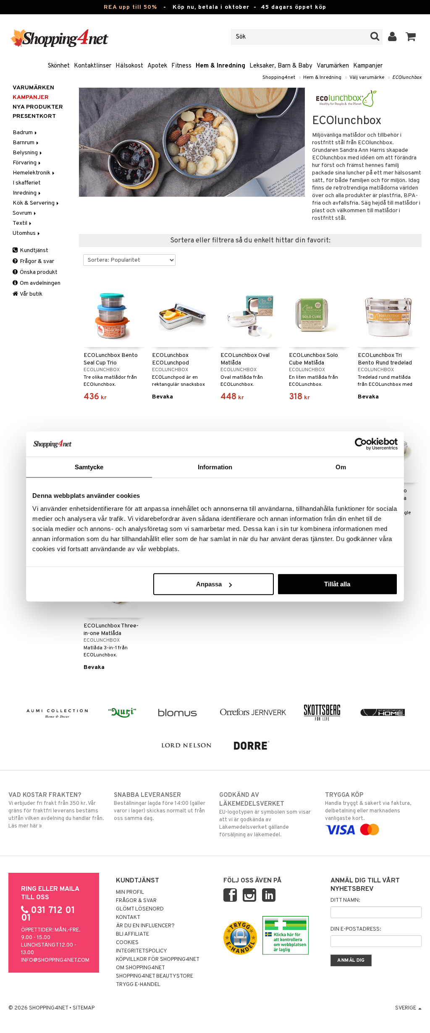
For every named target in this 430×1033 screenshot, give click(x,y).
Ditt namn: (345, 900)
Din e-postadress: (355, 929)
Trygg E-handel (138, 984)
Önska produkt (38, 272)
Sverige (406, 1008)
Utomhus (25, 233)
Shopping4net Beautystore (154, 976)
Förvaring (25, 163)
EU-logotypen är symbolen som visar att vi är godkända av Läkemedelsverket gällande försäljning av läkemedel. (265, 814)
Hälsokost (129, 66)
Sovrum (23, 213)
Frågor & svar (36, 261)
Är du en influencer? (145, 926)
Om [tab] (341, 466)
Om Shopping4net (140, 968)
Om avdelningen (39, 283)
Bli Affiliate (132, 934)
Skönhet (59, 66)
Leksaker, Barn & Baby (280, 66)
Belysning (26, 152)
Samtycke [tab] (89, 466)
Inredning (25, 193)
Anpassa (209, 584)
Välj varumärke (366, 77)
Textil (21, 223)
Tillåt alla (337, 584)
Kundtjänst (33, 250)
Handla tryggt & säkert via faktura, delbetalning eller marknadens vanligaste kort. (368, 806)
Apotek (157, 66)
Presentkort (34, 116)
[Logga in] (392, 37)
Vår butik (30, 294)
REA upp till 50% (130, 7)
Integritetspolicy (141, 951)
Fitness (181, 66)
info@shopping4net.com (55, 960)
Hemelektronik (32, 173)
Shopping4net (278, 77)
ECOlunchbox (407, 77)
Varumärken (333, 66)
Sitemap (83, 1008)
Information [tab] (215, 466)
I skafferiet (27, 183)
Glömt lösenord (140, 909)
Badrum (23, 132)
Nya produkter (38, 107)
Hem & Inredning (220, 66)
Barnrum (24, 142)
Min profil (130, 892)
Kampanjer (368, 66)
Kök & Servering (34, 203)
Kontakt (128, 917)
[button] (411, 37)
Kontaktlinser (92, 66)
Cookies (127, 942)
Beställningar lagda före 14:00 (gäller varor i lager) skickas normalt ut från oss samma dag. (159, 806)
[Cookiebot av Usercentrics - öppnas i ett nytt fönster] (361, 443)
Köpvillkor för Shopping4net (157, 959)
